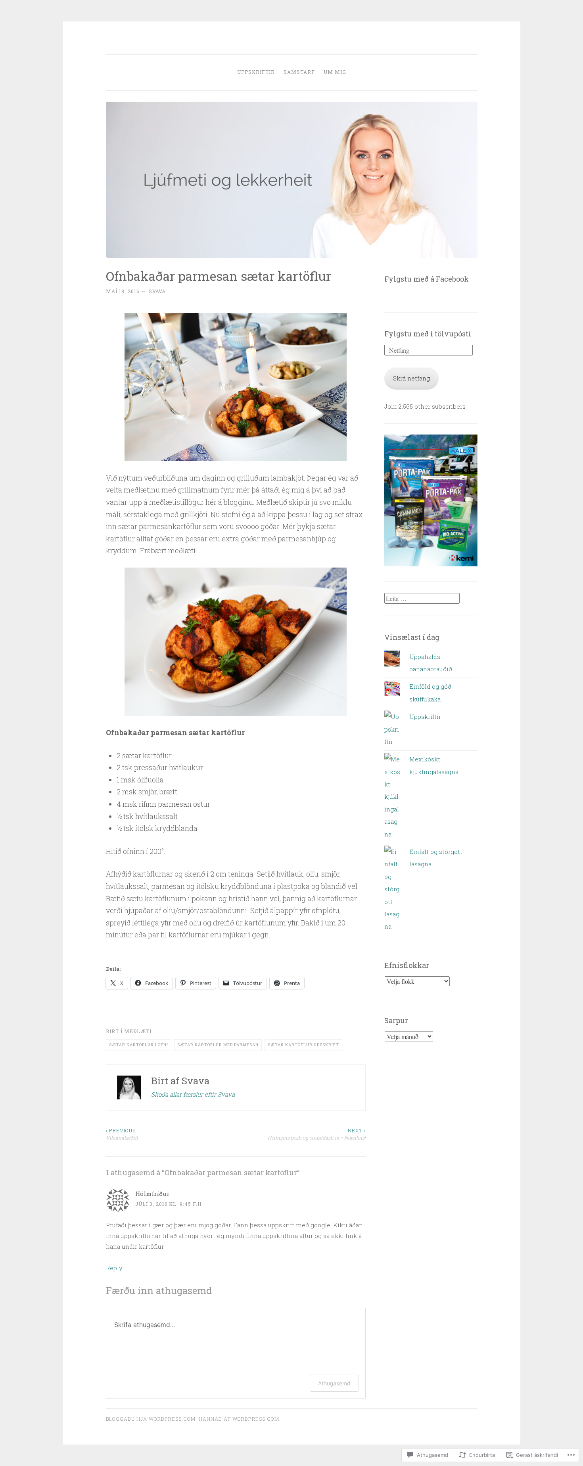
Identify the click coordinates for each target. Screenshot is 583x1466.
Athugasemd (334, 1383)
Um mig (335, 72)
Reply (114, 1268)
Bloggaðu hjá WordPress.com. (151, 1419)
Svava (157, 291)
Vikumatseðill (122, 1134)
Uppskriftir (256, 72)
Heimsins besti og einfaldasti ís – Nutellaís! (317, 1134)
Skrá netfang (411, 378)
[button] (236, 387)
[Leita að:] (422, 599)
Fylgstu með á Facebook (426, 279)
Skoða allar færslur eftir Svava (193, 1094)
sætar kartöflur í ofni (138, 1044)
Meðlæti (138, 1031)
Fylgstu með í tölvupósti (427, 333)
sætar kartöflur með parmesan (218, 1044)
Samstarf (299, 72)
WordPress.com (255, 1419)
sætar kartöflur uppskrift (303, 1044)
